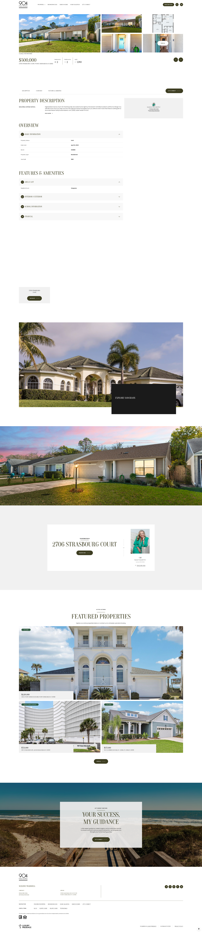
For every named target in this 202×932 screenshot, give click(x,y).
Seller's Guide (54, 908)
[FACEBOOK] (166, 886)
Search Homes (64, 4)
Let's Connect (86, 4)
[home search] (177, 4)
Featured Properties (39, 904)
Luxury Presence (151, 926)
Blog (35, 908)
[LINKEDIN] (173, 886)
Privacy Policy (179, 926)
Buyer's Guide (43, 908)
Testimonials (63, 908)
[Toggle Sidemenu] (181, 4)
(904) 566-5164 (154, 109)
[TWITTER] (177, 886)
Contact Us (168, 4)
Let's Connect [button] (87, 904)
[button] (174, 91)
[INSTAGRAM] (170, 886)
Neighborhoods (52, 4)
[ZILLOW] (181, 886)
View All (163, 43)
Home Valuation (75, 4)
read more (118, 401)
